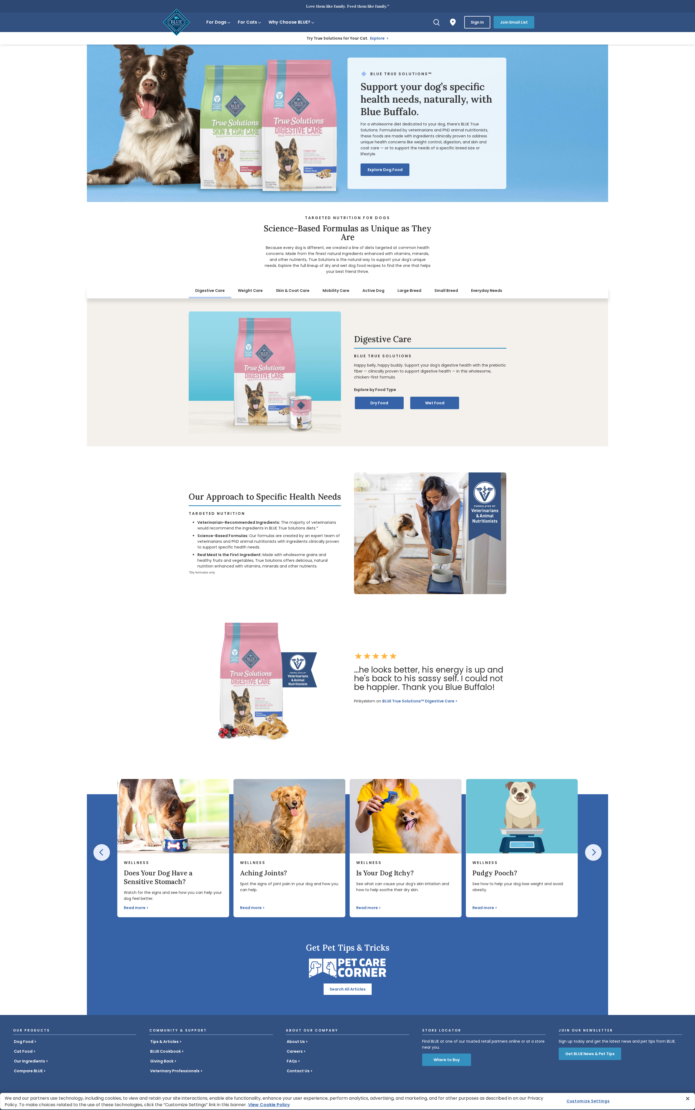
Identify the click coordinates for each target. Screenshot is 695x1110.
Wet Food (434, 403)
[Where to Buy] (453, 22)
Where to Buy (447, 1059)
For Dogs (216, 22)
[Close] (688, 1099)
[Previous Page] (101, 852)
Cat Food (23, 1051)
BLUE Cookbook (165, 1051)
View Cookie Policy (269, 1105)
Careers (295, 1051)
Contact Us (298, 1071)
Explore (378, 38)
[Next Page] (593, 852)
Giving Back (161, 1061)
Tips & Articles (164, 1041)
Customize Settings (588, 1101)
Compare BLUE (28, 1071)
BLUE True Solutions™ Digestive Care (418, 701)
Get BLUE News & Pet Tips (590, 1054)
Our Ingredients (29, 1061)
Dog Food (23, 1041)
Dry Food (379, 403)
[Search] (436, 22)
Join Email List (514, 22)
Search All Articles (348, 989)
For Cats (247, 22)
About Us (296, 1041)
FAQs (292, 1061)
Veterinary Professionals (175, 1071)
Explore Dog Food (385, 169)
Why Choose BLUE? (289, 22)
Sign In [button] (477, 22)
